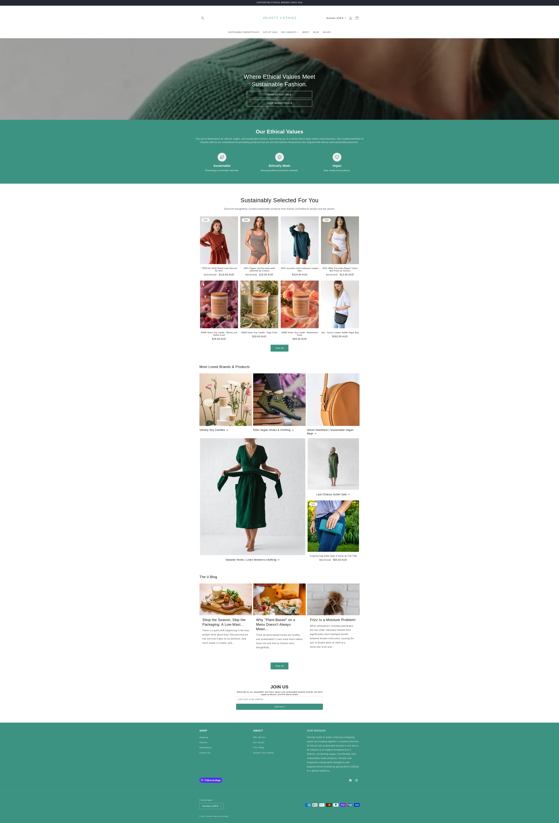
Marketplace (205, 747)
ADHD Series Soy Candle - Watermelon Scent (300, 333)
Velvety (209, 816)
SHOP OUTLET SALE (279, 94)
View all (279, 348)
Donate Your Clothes (263, 753)
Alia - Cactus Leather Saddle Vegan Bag (340, 332)
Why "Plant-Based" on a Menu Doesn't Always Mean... (275, 624)
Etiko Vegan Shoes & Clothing (272, 430)
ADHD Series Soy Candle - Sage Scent (259, 332)
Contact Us (204, 753)
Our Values (258, 742)
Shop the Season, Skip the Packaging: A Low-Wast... (224, 622)
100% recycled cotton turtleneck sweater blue (300, 269)
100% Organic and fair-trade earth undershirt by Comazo (259, 269)
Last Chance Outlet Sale (331, 494)
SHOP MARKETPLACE (279, 103)
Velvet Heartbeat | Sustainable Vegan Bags (330, 432)
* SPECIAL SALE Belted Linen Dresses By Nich (219, 269)
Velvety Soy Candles (212, 430)
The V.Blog (258, 747)
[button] (202, 18)
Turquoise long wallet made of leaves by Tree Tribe (333, 556)
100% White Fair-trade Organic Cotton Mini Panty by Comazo (340, 269)
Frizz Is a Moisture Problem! (333, 620)
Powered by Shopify (221, 816)
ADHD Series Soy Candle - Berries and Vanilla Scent (219, 333)
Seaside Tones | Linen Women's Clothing (250, 559)
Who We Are (259, 737)
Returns (203, 742)
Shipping (203, 737)
